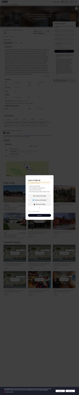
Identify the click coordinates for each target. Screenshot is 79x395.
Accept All (60, 390)
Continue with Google (40, 196)
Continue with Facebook (40, 200)
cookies (8, 388)
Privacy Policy (45, 389)
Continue (39, 215)
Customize (70, 390)
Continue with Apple (40, 204)
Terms (40, 389)
